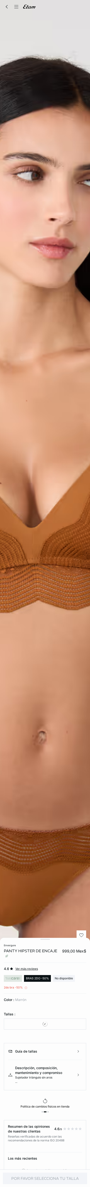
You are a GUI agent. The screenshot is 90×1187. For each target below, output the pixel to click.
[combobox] (45, 1024)
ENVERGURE (10, 945)
